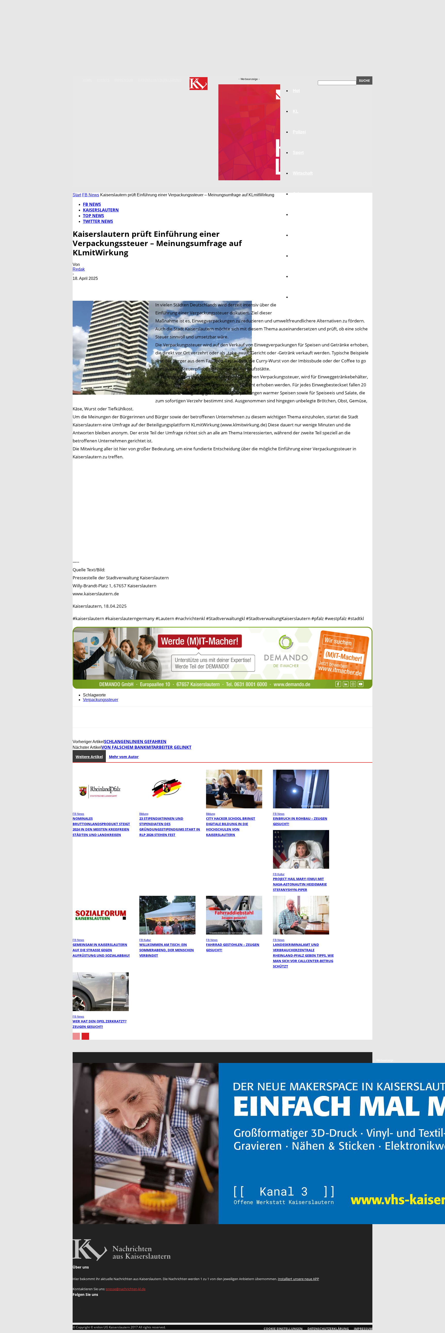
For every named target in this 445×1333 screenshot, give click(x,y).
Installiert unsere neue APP (298, 1279)
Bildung (300, 214)
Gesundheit (304, 256)
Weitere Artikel (89, 756)
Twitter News (98, 221)
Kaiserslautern (101, 210)
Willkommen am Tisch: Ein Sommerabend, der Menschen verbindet (166, 950)
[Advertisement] (222, 509)
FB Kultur (279, 874)
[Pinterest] (118, 286)
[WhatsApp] (136, 286)
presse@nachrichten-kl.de (126, 1289)
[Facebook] (81, 286)
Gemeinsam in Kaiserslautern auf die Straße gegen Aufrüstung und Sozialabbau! (101, 950)
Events (103, 80)
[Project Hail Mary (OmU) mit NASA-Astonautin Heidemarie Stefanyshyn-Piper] (301, 867)
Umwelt (300, 235)
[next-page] (85, 1036)
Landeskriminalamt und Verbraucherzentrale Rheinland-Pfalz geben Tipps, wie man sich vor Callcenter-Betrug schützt (303, 955)
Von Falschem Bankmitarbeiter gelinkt (146, 747)
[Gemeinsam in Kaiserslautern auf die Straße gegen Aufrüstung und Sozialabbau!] (101, 933)
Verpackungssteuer (100, 699)
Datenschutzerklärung (159, 80)
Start (77, 195)
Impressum (123, 80)
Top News (93, 215)
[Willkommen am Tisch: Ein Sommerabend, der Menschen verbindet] (167, 933)
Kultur (299, 276)
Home (87, 80)
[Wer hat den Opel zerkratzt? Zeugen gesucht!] (101, 1009)
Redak (79, 269)
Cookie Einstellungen (283, 1329)
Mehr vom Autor (124, 756)
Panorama (303, 297)
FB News (90, 195)
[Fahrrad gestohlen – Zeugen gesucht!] (234, 933)
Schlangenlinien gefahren (135, 741)
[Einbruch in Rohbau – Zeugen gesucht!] (301, 807)
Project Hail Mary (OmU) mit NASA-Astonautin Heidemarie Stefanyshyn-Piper (300, 884)
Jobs (298, 194)
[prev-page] (76, 1036)
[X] (99, 286)
